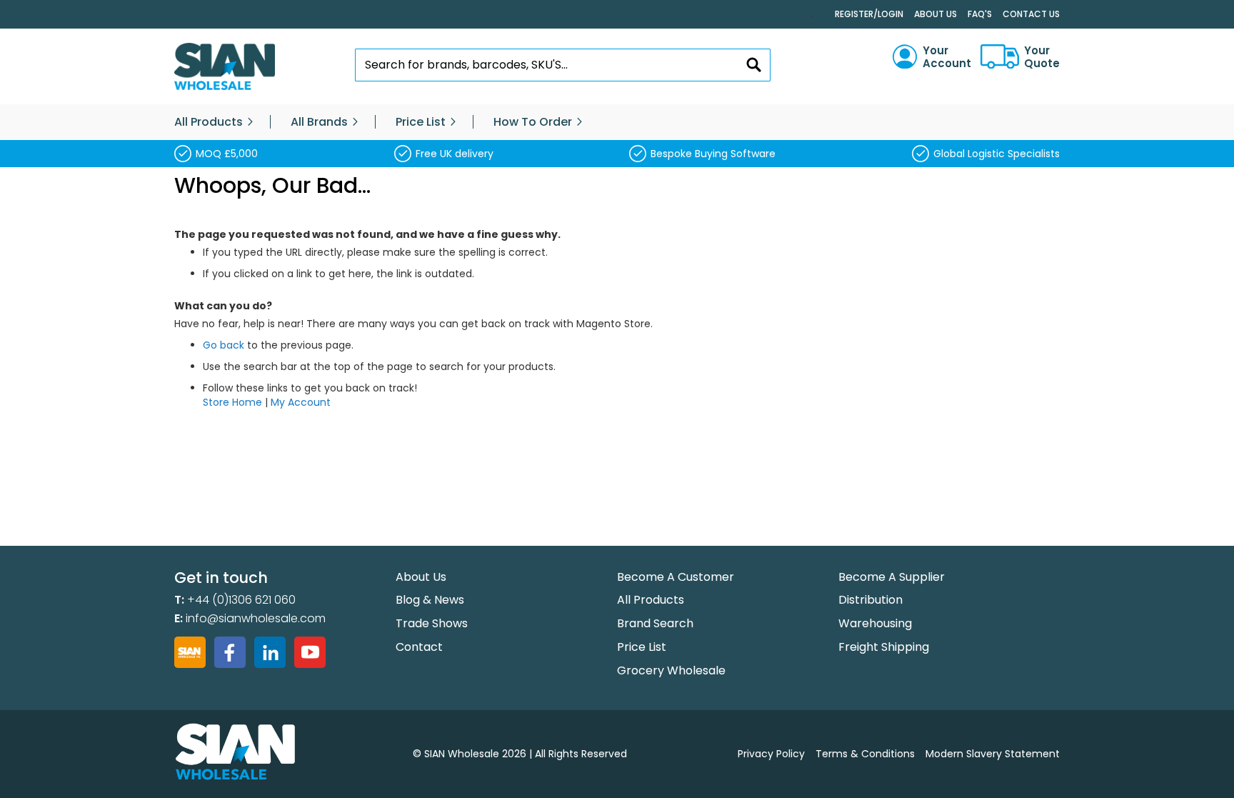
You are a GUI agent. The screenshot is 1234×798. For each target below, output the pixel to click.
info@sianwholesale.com (256, 618)
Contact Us (1031, 14)
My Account (301, 402)
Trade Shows (432, 623)
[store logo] (224, 67)
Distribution (870, 600)
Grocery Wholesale (671, 670)
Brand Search (655, 623)
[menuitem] (208, 122)
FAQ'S (980, 14)
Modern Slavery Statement (993, 754)
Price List (641, 647)
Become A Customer (675, 577)
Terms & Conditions (865, 754)
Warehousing (875, 623)
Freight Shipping (883, 647)
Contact (419, 647)
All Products (650, 600)
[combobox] (563, 65)
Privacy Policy (771, 754)
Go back (223, 345)
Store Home (232, 402)
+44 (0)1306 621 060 (241, 600)
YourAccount (947, 57)
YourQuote (1042, 57)
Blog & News (430, 600)
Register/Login (869, 14)
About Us (935, 14)
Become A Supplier (891, 577)
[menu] (617, 122)
